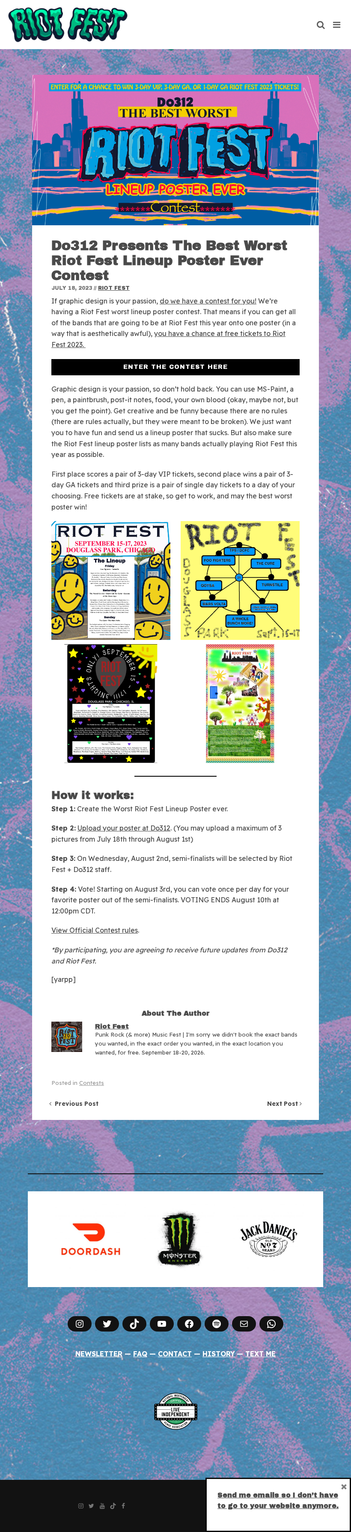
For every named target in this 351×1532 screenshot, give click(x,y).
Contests (91, 1082)
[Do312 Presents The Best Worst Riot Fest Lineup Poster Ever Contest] (175, 150)
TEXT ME (260, 1353)
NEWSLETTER (98, 1353)
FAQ (140, 1353)
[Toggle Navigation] (337, 25)
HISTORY (218, 1353)
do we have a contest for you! (208, 301)
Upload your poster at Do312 (123, 828)
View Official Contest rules (94, 930)
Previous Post (74, 1104)
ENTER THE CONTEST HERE (175, 367)
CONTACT (175, 1353)
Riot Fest (114, 288)
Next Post (283, 1104)
